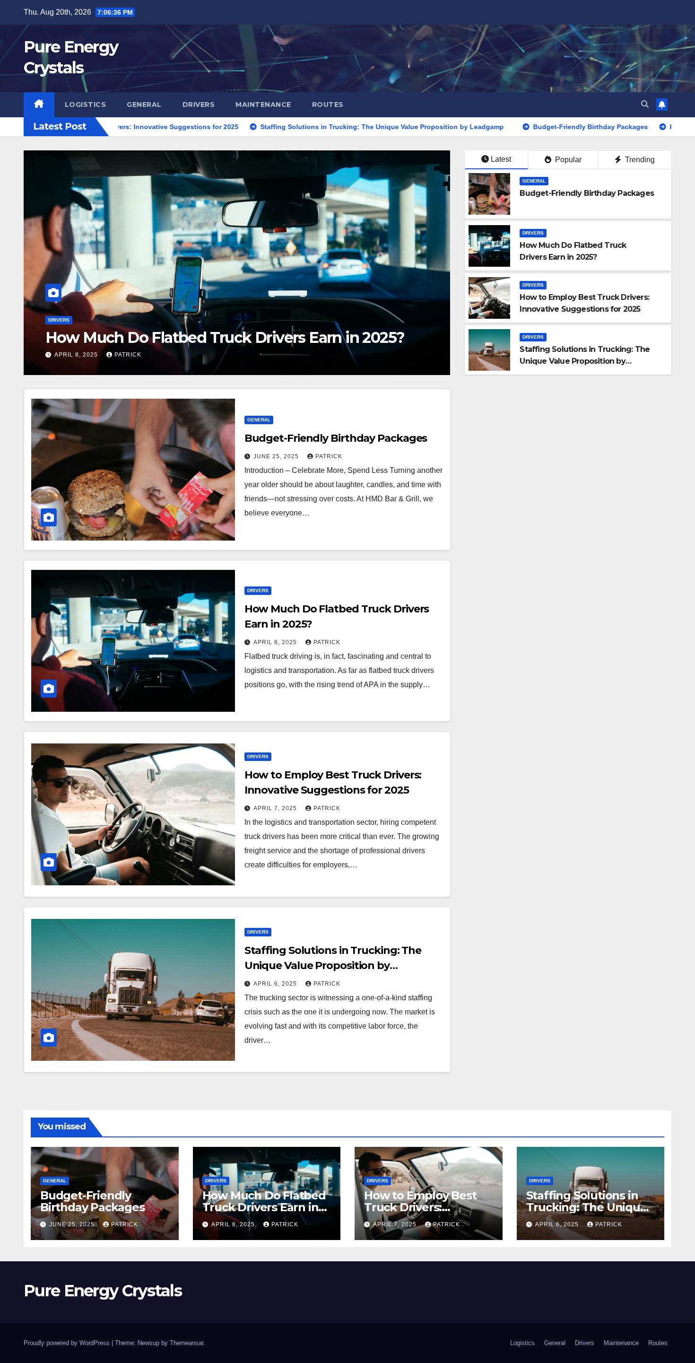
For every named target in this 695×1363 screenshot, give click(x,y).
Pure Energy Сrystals (103, 1291)
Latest (501, 159)
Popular (567, 160)
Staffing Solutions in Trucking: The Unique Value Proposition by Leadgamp (585, 361)
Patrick (127, 354)
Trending (639, 160)
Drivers (198, 104)
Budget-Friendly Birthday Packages (587, 193)
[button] (645, 104)
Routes (328, 104)
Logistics (85, 104)
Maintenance (263, 104)
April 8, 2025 (276, 642)
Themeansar (186, 1342)
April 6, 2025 (276, 983)
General (144, 104)
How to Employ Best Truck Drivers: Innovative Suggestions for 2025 (209, 328)
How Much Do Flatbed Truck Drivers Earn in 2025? (264, 1207)
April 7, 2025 (77, 354)
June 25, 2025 (277, 456)
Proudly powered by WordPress (68, 1342)
